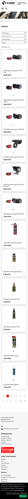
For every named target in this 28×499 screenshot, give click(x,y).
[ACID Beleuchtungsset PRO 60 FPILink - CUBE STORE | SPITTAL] (14, 171)
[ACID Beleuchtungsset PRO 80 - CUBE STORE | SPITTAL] (14, 200)
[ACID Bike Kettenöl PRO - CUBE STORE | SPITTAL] (14, 286)
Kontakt (3, 459)
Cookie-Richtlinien (19, 490)
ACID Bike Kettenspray (11, 356)
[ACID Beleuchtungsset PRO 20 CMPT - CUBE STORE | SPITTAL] (14, 86)
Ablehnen (23, 493)
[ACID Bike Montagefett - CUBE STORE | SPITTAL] (14, 370)
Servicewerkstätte (6, 475)
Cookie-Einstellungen (13, 493)
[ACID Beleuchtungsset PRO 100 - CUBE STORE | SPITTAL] (14, 57)
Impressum (4, 469)
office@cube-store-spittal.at (11, 428)
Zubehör (14, 21)
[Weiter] (25, 400)
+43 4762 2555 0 (7, 426)
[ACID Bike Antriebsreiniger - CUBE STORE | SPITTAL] (14, 229)
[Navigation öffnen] (2, 9)
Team (2, 461)
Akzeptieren (23, 496)
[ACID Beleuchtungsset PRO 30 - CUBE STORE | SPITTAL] (14, 116)
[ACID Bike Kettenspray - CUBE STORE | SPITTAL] (14, 342)
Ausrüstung (7, 21)
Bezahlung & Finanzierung (8, 477)
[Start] (1, 21)
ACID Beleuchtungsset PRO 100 (12, 71)
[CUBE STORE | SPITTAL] (14, 3)
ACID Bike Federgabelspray (12, 271)
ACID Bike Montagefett (11, 384)
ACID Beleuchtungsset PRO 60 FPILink (13, 185)
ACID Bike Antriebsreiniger (12, 243)
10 (20, 400)
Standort (3, 465)
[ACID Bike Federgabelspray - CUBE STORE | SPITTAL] (14, 257)
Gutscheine (4, 479)
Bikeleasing (4, 481)
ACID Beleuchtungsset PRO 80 (13, 214)
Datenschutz (4, 467)
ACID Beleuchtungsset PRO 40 (13, 157)
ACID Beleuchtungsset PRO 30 (13, 129)
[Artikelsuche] (6, 9)
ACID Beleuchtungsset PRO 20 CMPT (13, 101)
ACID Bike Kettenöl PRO (11, 299)
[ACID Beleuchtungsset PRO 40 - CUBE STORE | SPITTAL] (14, 143)
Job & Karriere (5, 463)
